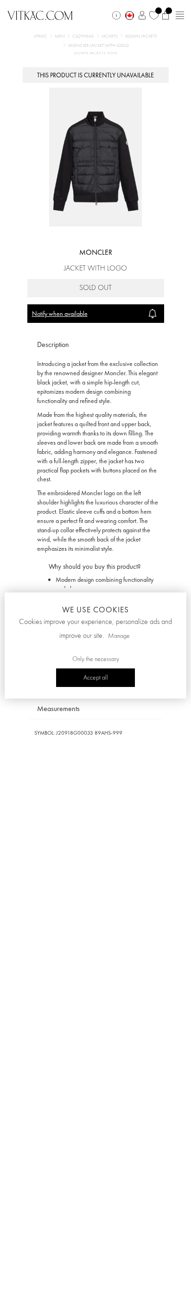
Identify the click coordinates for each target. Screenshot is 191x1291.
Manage (119, 636)
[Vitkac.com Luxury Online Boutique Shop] (40, 14)
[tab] (95, 345)
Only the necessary (95, 659)
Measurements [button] (58, 708)
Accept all (95, 677)
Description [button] (53, 344)
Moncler (95, 252)
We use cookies (95, 610)
